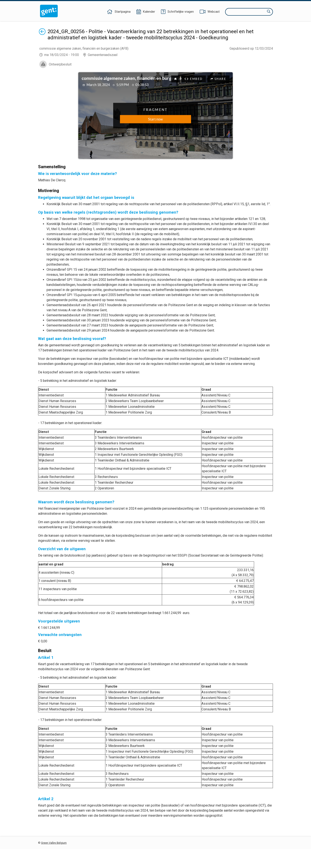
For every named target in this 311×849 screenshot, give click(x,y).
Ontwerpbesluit (60, 64)
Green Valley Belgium (54, 842)
